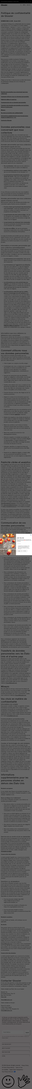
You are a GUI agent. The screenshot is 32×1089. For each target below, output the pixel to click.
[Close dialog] (30, 534)
